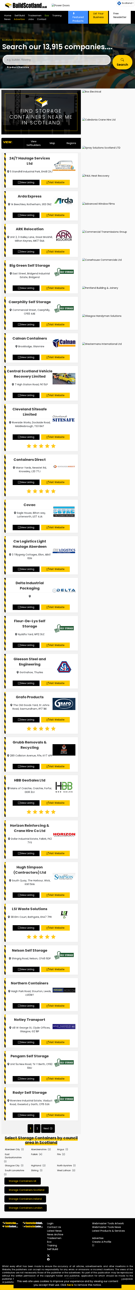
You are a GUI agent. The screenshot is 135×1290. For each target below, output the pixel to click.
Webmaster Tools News (106, 1227)
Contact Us (54, 1227)
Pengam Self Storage (30, 1056)
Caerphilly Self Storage (30, 301)
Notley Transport (29, 1019)
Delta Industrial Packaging (30, 586)
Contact (41, 19)
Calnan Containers (29, 338)
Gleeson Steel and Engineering (30, 662)
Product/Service (18, 67)
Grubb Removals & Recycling (30, 745)
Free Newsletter (119, 15)
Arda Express (29, 196)
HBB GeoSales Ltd (29, 780)
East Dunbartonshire (13, 1156)
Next (46, 1128)
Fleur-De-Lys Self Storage (29, 624)
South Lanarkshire (14, 1170)
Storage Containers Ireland (25, 1199)
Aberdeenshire (38, 1149)
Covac (30, 504)
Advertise (19, 19)
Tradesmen (34, 15)
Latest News (54, 1231)
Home (7, 15)
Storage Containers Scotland (26, 1190)
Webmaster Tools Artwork (108, 1223)
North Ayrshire (64, 1165)
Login (50, 1223)
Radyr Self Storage (30, 1092)
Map (52, 143)
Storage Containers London (25, 1208)
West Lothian (64, 1170)
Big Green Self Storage (29, 265)
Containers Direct (30, 459)
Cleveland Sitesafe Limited (29, 412)
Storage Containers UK (22, 1181)
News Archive (55, 1234)
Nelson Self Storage (29, 950)
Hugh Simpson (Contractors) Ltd (29, 870)
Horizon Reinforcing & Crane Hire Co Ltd (29, 828)
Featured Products (78, 19)
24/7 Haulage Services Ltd (29, 161)
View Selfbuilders (34, 143)
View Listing (27, 182)
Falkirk (34, 1154)
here (70, 1285)
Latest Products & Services (108, 1231)
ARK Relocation (30, 229)
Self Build (20, 15)
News (7, 19)
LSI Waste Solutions (29, 908)
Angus (60, 1149)
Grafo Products (30, 697)
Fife (59, 1154)
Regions (71, 143)
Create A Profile (101, 1242)
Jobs (31, 19)
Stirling (34, 1170)
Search (122, 64)
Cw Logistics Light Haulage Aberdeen (30, 544)
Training (57, 15)
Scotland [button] (127, 3)
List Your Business (98, 15)
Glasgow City (12, 1165)
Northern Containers (29, 983)
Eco (47, 15)
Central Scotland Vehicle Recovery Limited (29, 374)
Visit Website (57, 182)
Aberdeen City (12, 1149)
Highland (36, 1165)
